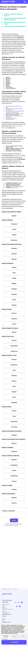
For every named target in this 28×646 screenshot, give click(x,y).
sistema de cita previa (15, 67)
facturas (20, 182)
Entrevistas (4, 608)
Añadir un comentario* (8, 510)
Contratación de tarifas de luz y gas (14, 107)
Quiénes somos (5, 604)
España (3, 618)
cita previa (18, 155)
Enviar (14, 520)
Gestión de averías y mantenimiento (11, 119)
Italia (3, 620)
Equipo (3, 605)
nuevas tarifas (14, 187)
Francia (3, 619)
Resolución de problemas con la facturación (14, 116)
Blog (3, 606)
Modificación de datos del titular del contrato (14, 109)
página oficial (18, 162)
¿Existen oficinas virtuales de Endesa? (15, 26)
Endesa (10, 53)
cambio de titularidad (17, 186)
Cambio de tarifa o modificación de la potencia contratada (15, 111)
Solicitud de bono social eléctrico (14, 113)
